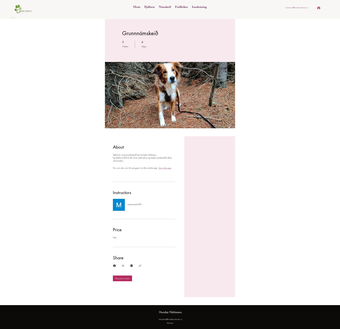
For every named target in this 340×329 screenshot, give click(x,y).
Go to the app (165, 167)
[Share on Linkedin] (131, 265)
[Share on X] (123, 265)
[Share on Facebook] (114, 265)
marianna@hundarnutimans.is (170, 319)
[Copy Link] (140, 265)
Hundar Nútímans (170, 312)
